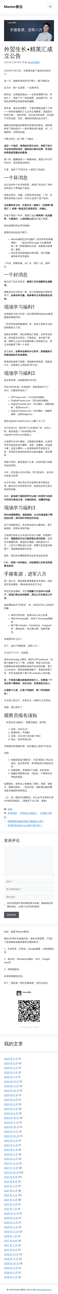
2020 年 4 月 (11, 1222)
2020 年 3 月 (11, 1227)
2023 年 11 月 (11, 1122)
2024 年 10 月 (11, 1090)
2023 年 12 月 (11, 1118)
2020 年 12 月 (11, 1213)
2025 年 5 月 (11, 1068)
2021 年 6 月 (10, 1190)
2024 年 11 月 (11, 1086)
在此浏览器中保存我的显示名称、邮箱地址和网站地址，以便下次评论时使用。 (30, 905)
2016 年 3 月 (11, 1272)
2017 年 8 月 (10, 1240)
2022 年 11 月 (11, 1131)
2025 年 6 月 (11, 1063)
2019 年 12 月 (11, 1231)
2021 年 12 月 (11, 1163)
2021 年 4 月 (10, 1199)
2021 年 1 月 (10, 1209)
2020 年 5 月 (11, 1218)
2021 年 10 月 (11, 1172)
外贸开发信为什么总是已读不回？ (25, 825)
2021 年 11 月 (11, 1168)
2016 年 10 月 (11, 1263)
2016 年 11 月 (11, 1259)
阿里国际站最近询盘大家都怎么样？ (26, 821)
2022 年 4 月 (11, 1149)
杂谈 (10, 809)
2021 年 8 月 (10, 1181)
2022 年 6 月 (11, 1145)
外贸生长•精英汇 (28, 813)
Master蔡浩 (13, 7)
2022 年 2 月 (11, 1159)
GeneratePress (44, 1289)
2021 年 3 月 (10, 1204)
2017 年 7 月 (10, 1245)
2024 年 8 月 (11, 1099)
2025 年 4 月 (11, 1072)
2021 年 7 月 (10, 1186)
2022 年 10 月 (11, 1136)
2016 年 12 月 (11, 1254)
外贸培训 (12, 813)
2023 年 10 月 (11, 1127)
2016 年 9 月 (11, 1268)
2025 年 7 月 (11, 1058)
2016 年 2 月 (10, 1277)
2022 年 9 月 (11, 1140)
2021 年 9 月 (10, 1177)
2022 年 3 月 (11, 1154)
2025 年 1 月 (10, 1077)
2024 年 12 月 (11, 1081)
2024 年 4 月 (11, 1113)
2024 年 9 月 (11, 1095)
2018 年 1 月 (10, 1236)
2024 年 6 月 (11, 1104)
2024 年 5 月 (11, 1108)
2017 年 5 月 (10, 1250)
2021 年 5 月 (10, 1195)
